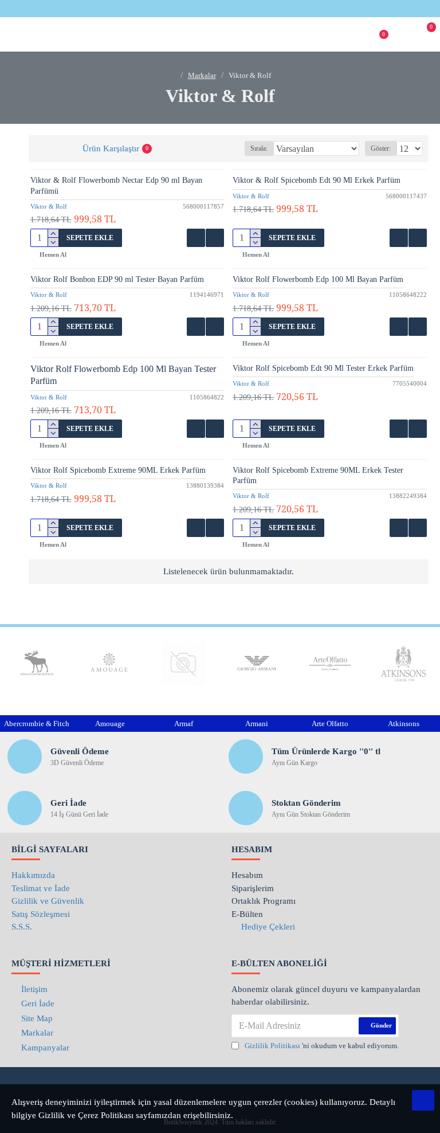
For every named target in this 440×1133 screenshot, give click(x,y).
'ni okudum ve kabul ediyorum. (322, 1045)
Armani (256, 723)
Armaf (183, 723)
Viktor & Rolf (48, 206)
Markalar (202, 75)
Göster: (381, 148)
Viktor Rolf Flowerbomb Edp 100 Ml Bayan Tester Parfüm (123, 375)
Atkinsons (403, 723)
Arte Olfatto (330, 723)
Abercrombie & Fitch (36, 723)
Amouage (110, 723)
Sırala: (259, 148)
